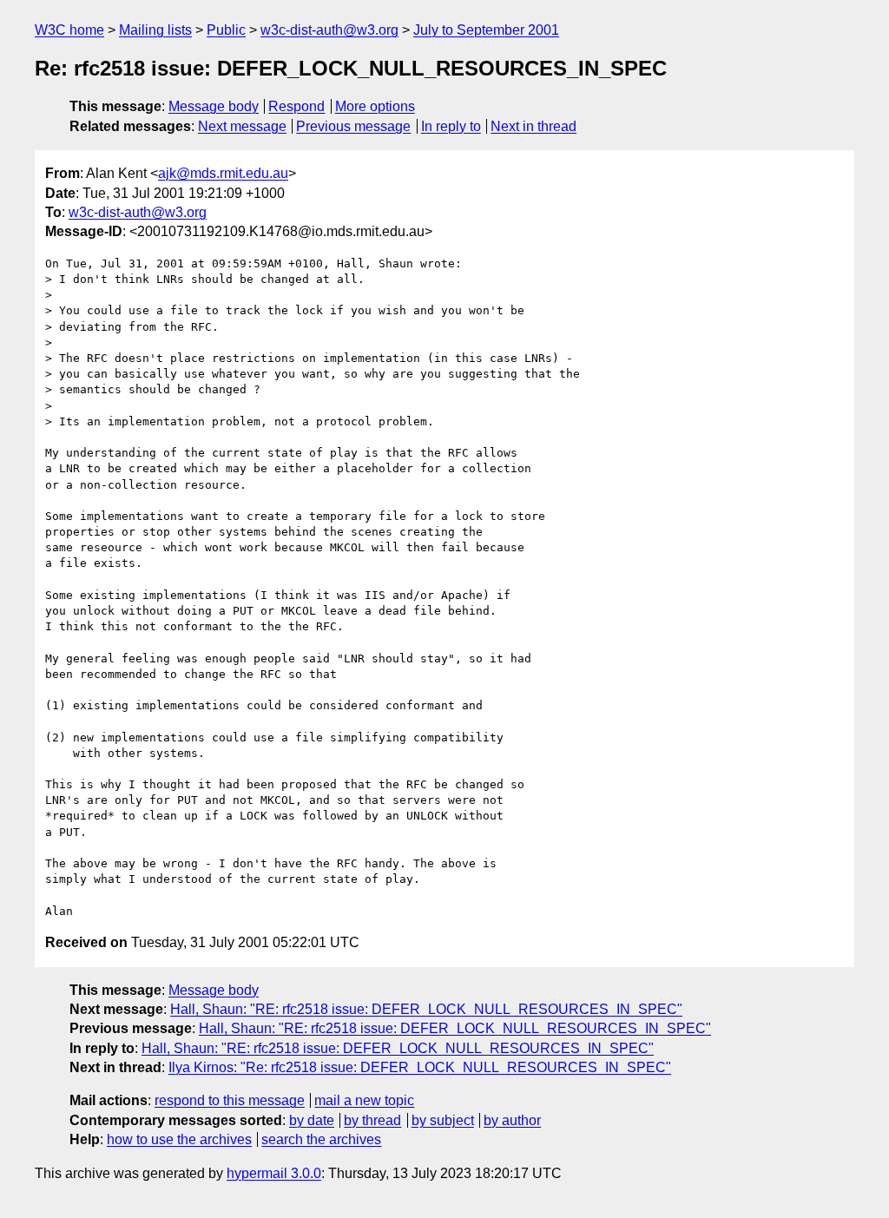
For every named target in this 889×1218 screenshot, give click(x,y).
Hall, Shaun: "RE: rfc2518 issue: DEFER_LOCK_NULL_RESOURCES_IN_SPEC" (426, 1009)
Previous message (353, 126)
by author (512, 1120)
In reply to (451, 126)
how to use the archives (179, 1139)
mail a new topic (364, 1100)
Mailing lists (155, 30)
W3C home (69, 30)
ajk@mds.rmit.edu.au (223, 173)
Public (226, 30)
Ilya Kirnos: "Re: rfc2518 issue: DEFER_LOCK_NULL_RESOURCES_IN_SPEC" (419, 1067)
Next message (242, 126)
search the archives (321, 1139)
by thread (372, 1120)
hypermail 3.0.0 (274, 1173)
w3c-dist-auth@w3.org (329, 30)
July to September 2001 (486, 30)
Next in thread (533, 126)
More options (375, 106)
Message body (213, 106)
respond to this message (230, 1100)
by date (311, 1120)
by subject (443, 1120)
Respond (296, 106)
